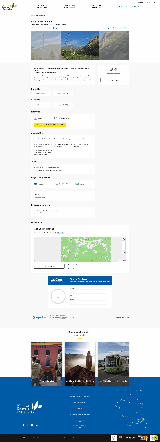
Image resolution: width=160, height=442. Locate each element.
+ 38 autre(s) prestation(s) (113, 73)
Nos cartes (19, 438)
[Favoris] (150, 2)
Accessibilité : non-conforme (41, 438)
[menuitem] (9, 7)
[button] (147, 2)
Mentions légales (57, 438)
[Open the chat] (155, 437)
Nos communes (9, 438)
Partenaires (27, 438)
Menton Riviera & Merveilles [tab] (133, 391)
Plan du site (67, 438)
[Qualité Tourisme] (113, 438)
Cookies (75, 438)
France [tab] (119, 391)
